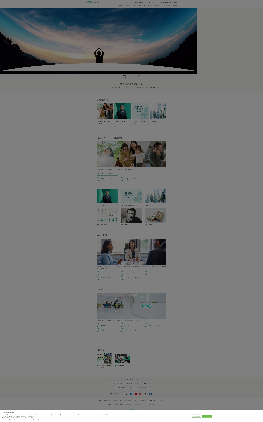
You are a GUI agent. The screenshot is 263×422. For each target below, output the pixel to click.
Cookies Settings (196, 416)
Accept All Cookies (207, 416)
